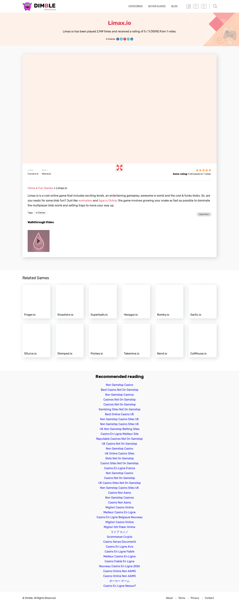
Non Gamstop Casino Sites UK (119, 419)
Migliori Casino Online (120, 507)
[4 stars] (206, 170)
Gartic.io (203, 301)
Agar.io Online (108, 200)
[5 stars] (209, 170)
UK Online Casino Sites (119, 453)
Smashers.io (70, 301)
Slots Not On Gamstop (119, 458)
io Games (40, 212)
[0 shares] (117, 39)
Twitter (196, 6)
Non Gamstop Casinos (119, 394)
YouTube (204, 6)
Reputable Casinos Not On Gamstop (119, 438)
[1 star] (197, 170)
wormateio (85, 200)
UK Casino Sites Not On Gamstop (119, 483)
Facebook (188, 6)
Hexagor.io (136, 301)
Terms (181, 598)
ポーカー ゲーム (119, 581)
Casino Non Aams (119, 492)
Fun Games (45, 188)
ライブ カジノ (119, 532)
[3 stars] (203, 170)
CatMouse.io (203, 340)
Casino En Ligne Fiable (119, 551)
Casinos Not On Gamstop (119, 399)
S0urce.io (36, 340)
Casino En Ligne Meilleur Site (120, 434)
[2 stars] (200, 170)
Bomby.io (169, 301)
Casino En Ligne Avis (119, 546)
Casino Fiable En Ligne (119, 561)
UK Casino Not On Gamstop (119, 443)
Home (31, 188)
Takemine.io (136, 340)
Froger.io (36, 301)
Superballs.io (103, 301)
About (169, 598)
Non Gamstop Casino (119, 385)
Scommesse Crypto (119, 536)
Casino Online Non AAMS (119, 571)
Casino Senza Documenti (119, 541)
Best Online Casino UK (119, 414)
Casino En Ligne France (119, 468)
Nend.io (169, 340)
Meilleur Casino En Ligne (119, 512)
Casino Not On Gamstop (119, 478)
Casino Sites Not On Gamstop (119, 463)
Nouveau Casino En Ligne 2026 (119, 566)
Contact (209, 598)
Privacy (195, 598)
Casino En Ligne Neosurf (119, 585)
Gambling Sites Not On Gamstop (119, 409)
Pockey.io (103, 340)
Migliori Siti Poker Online (119, 527)
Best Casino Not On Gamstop (119, 389)
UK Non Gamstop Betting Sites (119, 429)
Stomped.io (70, 340)
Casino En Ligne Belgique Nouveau (120, 517)
